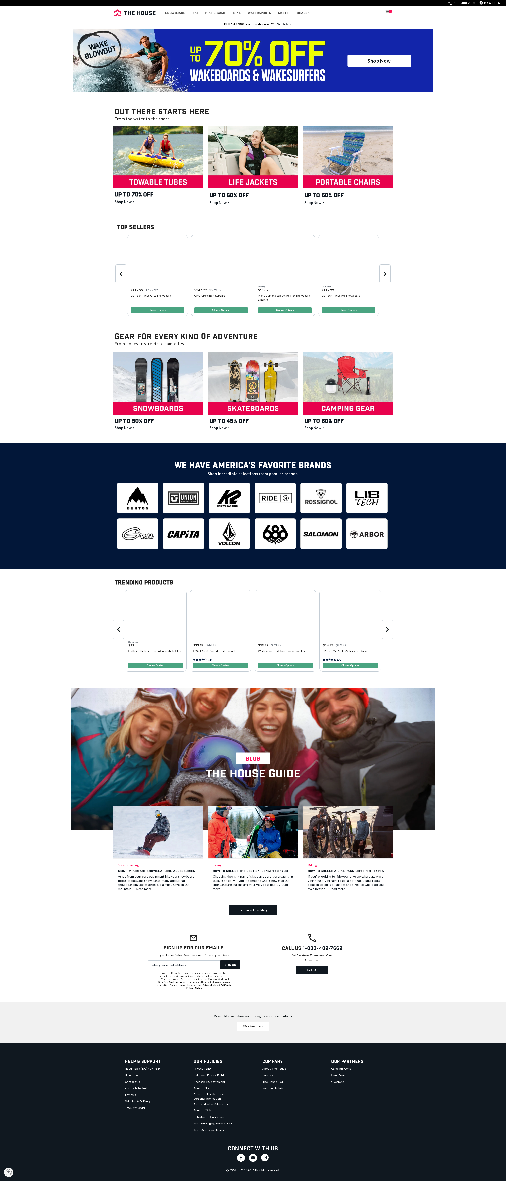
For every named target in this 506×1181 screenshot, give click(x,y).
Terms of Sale (202, 1110)
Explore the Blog (253, 910)
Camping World (341, 1068)
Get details (284, 24)
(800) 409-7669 (464, 3)
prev (120, 273)
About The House (274, 1068)
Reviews (130, 1094)
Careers (267, 1075)
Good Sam (338, 1075)
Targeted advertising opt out (213, 1104)
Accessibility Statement (209, 1081)
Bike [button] (237, 13)
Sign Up (230, 964)
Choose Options (157, 310)
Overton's (338, 1081)
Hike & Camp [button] (215, 13)
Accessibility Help (136, 1088)
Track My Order (135, 1107)
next (385, 273)
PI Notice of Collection (209, 1117)
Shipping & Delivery (137, 1101)
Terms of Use (202, 1088)
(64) (209, 659)
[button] (303, 13)
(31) (339, 659)
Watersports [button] (259, 13)
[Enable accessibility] (8, 1172)
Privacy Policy (203, 1068)
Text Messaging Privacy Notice (214, 1123)
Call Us (312, 970)
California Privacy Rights (210, 1075)
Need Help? (143, 1068)
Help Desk (131, 1075)
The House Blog (273, 1081)
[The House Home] (135, 12)
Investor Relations (274, 1088)
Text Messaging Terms (209, 1130)
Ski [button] (195, 13)
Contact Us (132, 1081)
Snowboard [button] (175, 13)
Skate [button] (283, 13)
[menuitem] (175, 13)
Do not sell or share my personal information (209, 1096)
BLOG (253, 758)
